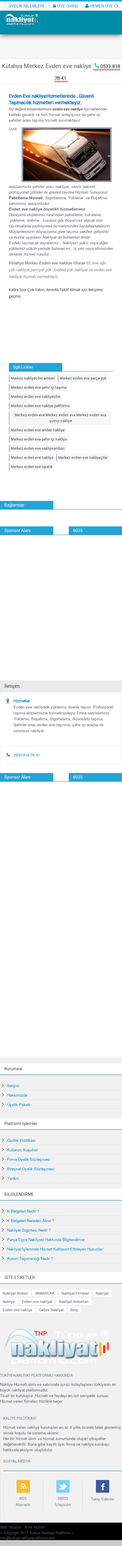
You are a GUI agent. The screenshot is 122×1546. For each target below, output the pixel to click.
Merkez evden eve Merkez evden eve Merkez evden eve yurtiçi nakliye (60, 418)
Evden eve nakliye (17, 1309)
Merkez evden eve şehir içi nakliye (39, 439)
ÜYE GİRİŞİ (67, 6)
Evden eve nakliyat (37, 1301)
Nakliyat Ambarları (74, 1301)
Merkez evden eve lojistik (31, 467)
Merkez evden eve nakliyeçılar (83, 458)
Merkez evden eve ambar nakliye (38, 430)
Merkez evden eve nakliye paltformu (40, 406)
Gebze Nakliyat (51, 1309)
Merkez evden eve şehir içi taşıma (39, 387)
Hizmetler (22, 701)
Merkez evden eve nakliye (32, 458)
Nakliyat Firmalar (75, 1293)
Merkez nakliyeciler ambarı (33, 378)
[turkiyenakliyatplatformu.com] (20, 19)
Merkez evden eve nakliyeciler (35, 397)
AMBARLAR (45, 1293)
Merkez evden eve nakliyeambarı (38, 448)
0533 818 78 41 (27, 755)
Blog (74, 1309)
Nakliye (9, 1301)
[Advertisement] (61, 599)
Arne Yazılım (35, 1526)
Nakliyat (102, 1293)
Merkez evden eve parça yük (83, 378)
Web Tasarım (10, 1526)
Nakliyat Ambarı (15, 1293)
